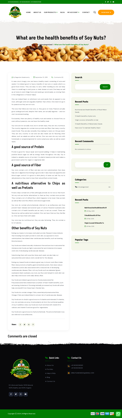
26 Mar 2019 (90, 219)
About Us (37, 12)
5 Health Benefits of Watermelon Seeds (88, 124)
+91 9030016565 (13, 2)
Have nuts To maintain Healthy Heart (87, 128)
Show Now (105, 12)
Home (28, 12)
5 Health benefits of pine (92, 215)
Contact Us (51, 381)
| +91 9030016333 (24, 2)
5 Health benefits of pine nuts (85, 116)
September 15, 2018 (41, 77)
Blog (62, 12)
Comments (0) (58, 77)
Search (78, 77)
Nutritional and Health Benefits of (96, 208)
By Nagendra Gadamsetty (21, 77)
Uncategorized (46, 44)
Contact (86, 12)
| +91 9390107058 (35, 2)
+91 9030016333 (77, 368)
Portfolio (50, 369)
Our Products (50, 12)
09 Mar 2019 (90, 226)
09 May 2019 (90, 211)
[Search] (107, 164)
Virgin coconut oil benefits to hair (86, 120)
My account (72, 12)
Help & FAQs (51, 373)
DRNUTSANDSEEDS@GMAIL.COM (82, 373)
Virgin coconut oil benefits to (94, 223)
